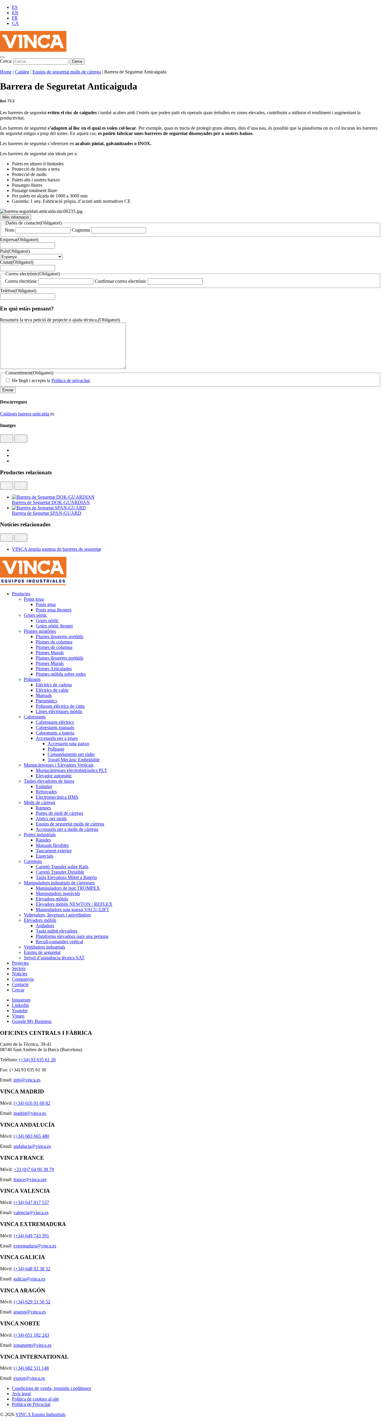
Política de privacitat (70, 380)
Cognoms (81, 230)
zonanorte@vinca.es (32, 1345)
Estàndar (44, 786)
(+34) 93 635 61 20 (37, 1059)
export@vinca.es (29, 1378)
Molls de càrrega (39, 802)
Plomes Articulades (54, 668)
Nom (9, 230)
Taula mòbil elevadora (56, 930)
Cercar (18, 989)
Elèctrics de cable (52, 690)
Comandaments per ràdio (71, 754)
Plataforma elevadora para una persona (72, 936)
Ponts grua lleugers (53, 609)
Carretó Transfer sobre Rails (62, 866)
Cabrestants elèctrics (55, 722)
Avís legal (21, 1393)
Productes (21, 593)
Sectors (19, 968)
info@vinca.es (26, 1079)
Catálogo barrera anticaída (25, 413)
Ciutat (16, 262)
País (15, 251)
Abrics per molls (51, 818)
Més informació (15, 217)
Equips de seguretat (42, 952)
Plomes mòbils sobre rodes (61, 674)
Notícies (19, 973)
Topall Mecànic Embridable (74, 759)
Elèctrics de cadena (54, 684)
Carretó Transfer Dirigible (60, 872)
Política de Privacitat (31, 1404)
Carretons (33, 861)
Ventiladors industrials (44, 946)
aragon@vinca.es (29, 1311)
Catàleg (22, 71)
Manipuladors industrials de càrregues (59, 882)
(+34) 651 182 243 (31, 1335)
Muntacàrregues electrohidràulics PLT (71, 770)
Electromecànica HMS (57, 797)
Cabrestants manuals (55, 727)
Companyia (23, 979)
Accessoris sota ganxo (68, 743)
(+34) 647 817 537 (31, 1202)
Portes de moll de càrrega (59, 813)
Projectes (20, 963)
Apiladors (45, 925)
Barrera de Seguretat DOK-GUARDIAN (51, 502)
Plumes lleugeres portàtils (59, 636)
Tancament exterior (54, 850)
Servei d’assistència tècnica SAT (54, 957)
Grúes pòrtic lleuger (54, 625)
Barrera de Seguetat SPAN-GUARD (46, 513)
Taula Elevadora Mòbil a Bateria (66, 877)
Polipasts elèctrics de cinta (60, 706)
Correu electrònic (21, 281)
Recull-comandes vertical (59, 941)
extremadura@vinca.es (34, 1245)
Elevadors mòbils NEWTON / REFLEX (74, 904)
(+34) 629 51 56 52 (32, 1301)
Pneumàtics (46, 700)
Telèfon (18, 290)
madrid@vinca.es (29, 1113)
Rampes (43, 807)
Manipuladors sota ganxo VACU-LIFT (72, 909)
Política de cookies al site (35, 1398)
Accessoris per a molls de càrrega (67, 829)
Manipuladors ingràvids (58, 893)
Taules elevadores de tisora (49, 781)
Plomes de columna (54, 641)
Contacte (20, 984)
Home (6, 71)
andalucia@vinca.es (32, 1146)
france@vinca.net (29, 1179)
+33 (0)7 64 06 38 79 (34, 1169)
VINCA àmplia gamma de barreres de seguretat (56, 549)
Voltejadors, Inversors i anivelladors (57, 914)
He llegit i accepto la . (51, 380)
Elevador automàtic (54, 775)
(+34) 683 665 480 (31, 1136)
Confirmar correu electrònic (120, 281)
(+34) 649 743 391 (31, 1235)
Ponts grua (34, 599)
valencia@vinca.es (31, 1212)
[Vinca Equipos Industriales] (33, 50)
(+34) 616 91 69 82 (32, 1103)
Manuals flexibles (52, 845)
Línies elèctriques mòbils (59, 711)
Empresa (19, 239)
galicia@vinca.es (29, 1278)
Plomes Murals (50, 652)
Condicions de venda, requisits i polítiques (51, 1388)
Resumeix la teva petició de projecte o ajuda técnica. (60, 319)
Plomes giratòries (40, 631)
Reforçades (46, 791)
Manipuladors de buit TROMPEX (68, 888)
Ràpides (43, 839)
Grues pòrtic (35, 615)
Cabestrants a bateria (55, 732)
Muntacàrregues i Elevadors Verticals (58, 764)
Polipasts (32, 679)
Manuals (44, 695)
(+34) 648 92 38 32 (32, 1268)
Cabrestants (35, 716)
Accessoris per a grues (57, 738)
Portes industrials (40, 834)
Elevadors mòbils (52, 898)
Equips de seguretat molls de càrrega (66, 71)
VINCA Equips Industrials (40, 1414)
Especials (44, 855)
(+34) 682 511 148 (31, 1368)
